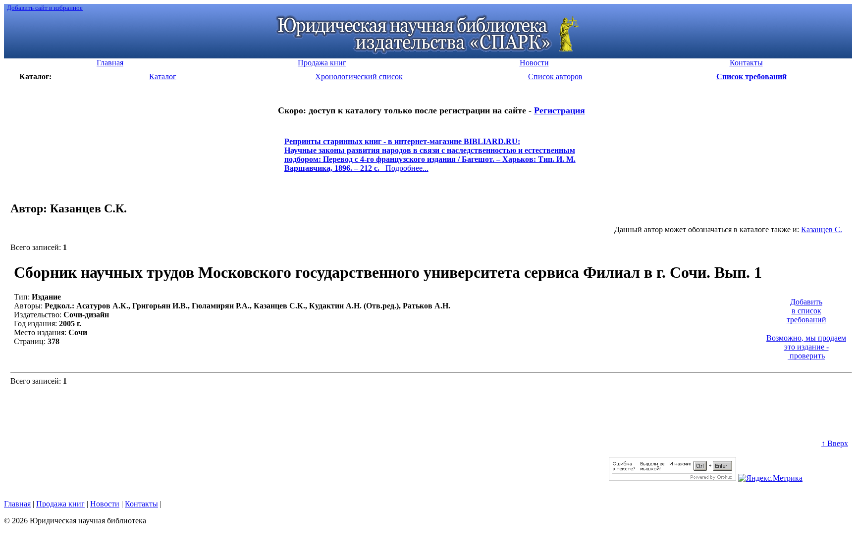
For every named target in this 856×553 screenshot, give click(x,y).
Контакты (141, 504)
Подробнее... (430, 159)
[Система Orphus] (672, 478)
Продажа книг (60, 504)
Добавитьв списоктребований (806, 311)
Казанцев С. (821, 229)
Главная (17, 504)
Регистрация (559, 110)
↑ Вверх (834, 443)
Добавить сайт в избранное (45, 7)
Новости (104, 504)
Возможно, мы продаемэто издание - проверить (806, 347)
